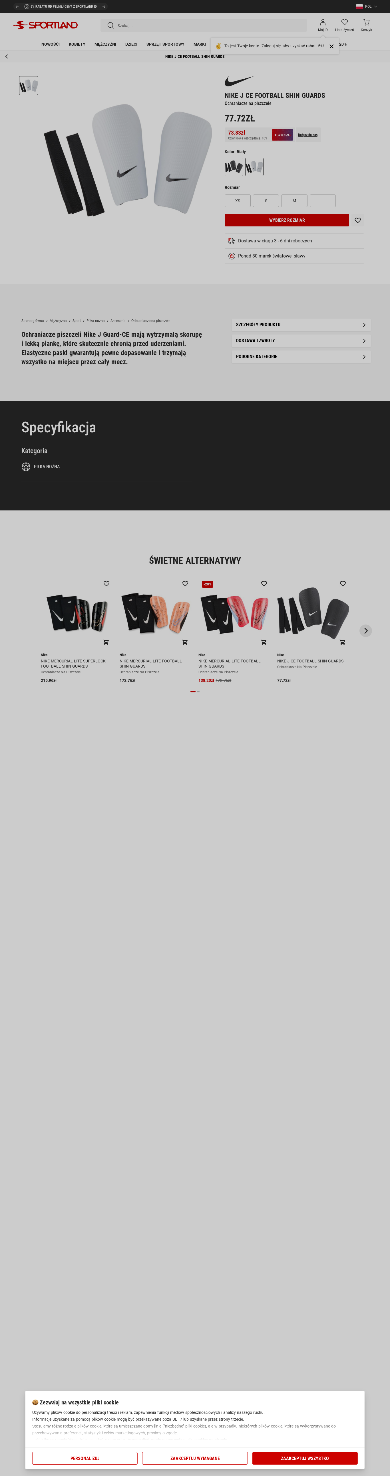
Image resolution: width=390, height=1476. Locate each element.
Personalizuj (85, 1458)
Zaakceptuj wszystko (305, 1458)
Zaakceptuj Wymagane (195, 1458)
